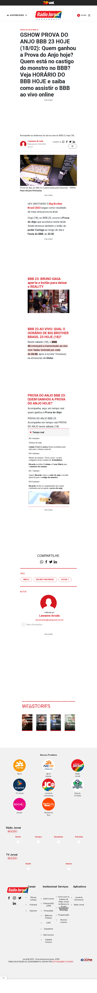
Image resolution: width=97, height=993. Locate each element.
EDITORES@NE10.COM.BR (62, 962)
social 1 (65, 579)
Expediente (48, 929)
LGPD (48, 923)
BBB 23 (26, 579)
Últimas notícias (33, 898)
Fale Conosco (48, 935)
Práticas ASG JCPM (48, 904)
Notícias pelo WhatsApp (64, 909)
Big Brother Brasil (45, 579)
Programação (63, 915)
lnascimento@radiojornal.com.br (49, 620)
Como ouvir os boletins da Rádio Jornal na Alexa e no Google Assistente (63, 903)
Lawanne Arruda (35, 141)
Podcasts (33, 905)
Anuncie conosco (63, 921)
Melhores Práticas (48, 917)
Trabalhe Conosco (48, 941)
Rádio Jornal (79, 905)
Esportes (33, 911)
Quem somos (48, 899)
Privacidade (48, 911)
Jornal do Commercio (78, 898)
